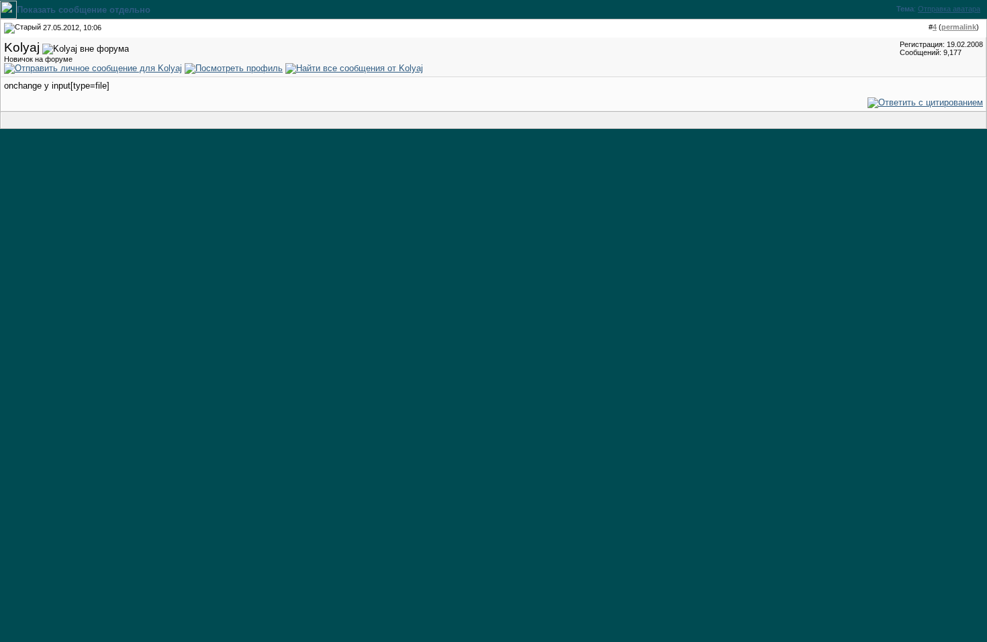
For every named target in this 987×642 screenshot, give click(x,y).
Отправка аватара (949, 9)
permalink (958, 27)
